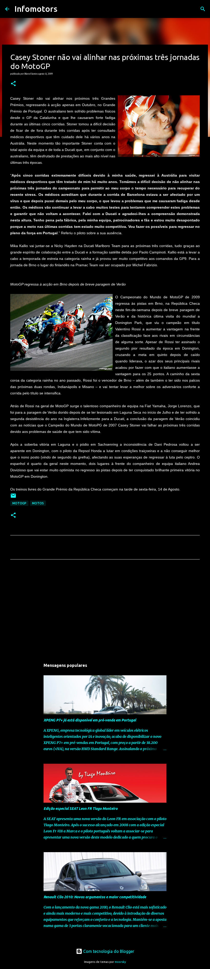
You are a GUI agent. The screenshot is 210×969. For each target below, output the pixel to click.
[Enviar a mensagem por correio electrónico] (13, 497)
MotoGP (19, 503)
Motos (38, 503)
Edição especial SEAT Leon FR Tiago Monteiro (81, 809)
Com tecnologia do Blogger (108, 951)
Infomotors (35, 8)
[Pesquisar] (64, 9)
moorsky (120, 961)
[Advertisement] (105, 611)
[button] (13, 83)
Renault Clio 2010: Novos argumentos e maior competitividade (95, 897)
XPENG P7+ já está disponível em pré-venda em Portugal (90, 720)
